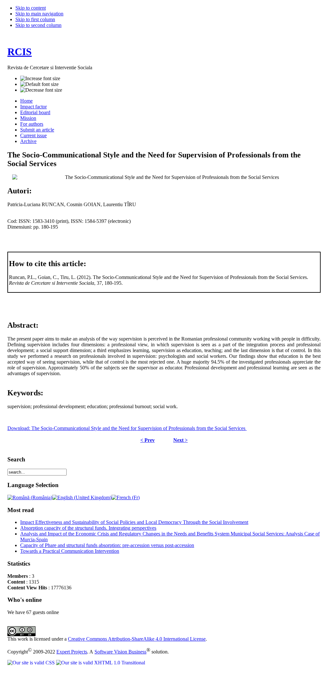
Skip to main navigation (39, 13)
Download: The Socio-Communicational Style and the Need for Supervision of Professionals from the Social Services (127, 428)
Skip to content (30, 8)
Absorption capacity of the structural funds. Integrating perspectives (88, 528)
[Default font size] (39, 84)
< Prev (147, 440)
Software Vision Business (120, 651)
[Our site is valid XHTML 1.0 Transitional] (100, 662)
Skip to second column (38, 25)
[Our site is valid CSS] (31, 662)
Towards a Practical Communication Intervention (69, 551)
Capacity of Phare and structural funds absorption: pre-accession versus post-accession (107, 545)
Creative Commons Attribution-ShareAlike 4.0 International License (137, 639)
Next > (180, 440)
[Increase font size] (40, 78)
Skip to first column (35, 19)
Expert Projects (71, 651)
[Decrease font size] (41, 90)
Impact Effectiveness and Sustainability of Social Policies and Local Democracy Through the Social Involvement (134, 522)
